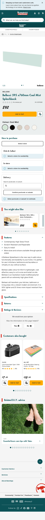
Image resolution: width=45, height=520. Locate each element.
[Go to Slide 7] (28, 231)
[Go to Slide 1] (21, 85)
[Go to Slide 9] (30, 390)
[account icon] (35, 13)
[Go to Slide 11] (31, 447)
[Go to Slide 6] (24, 390)
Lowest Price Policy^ (11, 29)
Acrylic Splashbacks (15, 34)
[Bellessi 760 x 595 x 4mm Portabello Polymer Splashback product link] (11, 220)
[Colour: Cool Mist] (5, 127)
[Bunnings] (22, 14)
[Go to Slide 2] (23, 85)
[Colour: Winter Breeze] (34, 127)
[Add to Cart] (35, 225)
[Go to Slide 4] (21, 231)
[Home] (3, 34)
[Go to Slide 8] (28, 390)
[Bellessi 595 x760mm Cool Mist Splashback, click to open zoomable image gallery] (22, 59)
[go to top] (39, 461)
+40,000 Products (34, 29)
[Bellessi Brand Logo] (40, 85)
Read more (27, 7)
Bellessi (6, 92)
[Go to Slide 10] (29, 447)
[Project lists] (39, 13)
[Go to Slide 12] (33, 447)
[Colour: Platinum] (20, 127)
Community (9, 495)
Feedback (28, 495)
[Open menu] (2, 13)
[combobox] (22, 20)
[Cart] (43, 13)
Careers (36, 495)
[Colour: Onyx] (12, 127)
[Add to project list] (39, 114)
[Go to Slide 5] (22, 390)
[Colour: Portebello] (27, 127)
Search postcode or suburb (12, 182)
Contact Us (19, 495)
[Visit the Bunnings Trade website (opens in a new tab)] (22, 25)
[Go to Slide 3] (19, 231)
